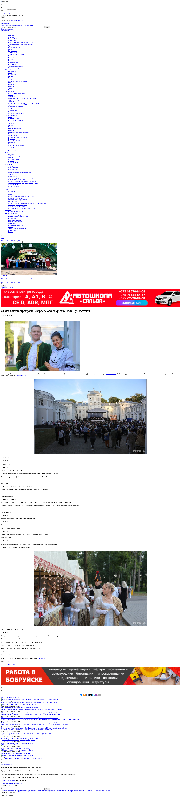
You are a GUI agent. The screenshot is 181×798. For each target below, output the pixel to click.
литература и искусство (16, 106)
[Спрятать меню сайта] (1, 787)
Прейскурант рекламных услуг (18, 216)
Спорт (10, 49)
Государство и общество (16, 120)
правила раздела (13, 186)
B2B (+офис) (12, 150)
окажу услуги (12, 176)
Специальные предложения (17, 215)
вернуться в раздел (7, 288)
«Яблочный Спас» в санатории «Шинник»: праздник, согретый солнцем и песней (27, 733)
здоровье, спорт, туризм (16, 100)
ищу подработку (13, 159)
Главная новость (13, 218)
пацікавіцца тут (44, 658)
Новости (7, 34)
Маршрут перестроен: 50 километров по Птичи (16, 753)
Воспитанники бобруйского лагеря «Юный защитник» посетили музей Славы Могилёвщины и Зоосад (34, 728)
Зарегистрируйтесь (16, 20)
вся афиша (11, 191)
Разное (10, 90)
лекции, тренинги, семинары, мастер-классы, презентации (27, 203)
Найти (3, 286)
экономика (11, 101)
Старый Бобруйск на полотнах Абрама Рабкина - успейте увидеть (22, 758)
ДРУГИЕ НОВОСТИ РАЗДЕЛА (11, 697)
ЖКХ (10, 73)
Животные (11, 79)
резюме (10, 157)
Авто (10, 117)
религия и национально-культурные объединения (24, 103)
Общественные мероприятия (17, 81)
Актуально (11, 37)
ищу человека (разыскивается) (18, 179)
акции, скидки (13, 166)
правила (11, 161)
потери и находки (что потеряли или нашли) (22, 181)
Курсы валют (81, 791)
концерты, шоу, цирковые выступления (21, 196)
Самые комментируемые (16, 66)
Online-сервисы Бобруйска (16, 113)
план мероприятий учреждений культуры (21, 208)
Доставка (11, 125)
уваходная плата (22, 375)
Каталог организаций (11, 115)
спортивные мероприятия (16, 206)
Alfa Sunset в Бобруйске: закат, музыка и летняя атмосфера (19, 707)
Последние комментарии (16, 211)
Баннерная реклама (14, 220)
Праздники (11, 139)
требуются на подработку (16, 156)
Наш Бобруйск (9, 91)
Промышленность (14, 140)
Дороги (10, 76)
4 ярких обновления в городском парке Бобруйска (17, 743)
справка (10, 95)
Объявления (8, 164)
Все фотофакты (13, 71)
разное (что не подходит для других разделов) (23, 183)
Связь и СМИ (12, 142)
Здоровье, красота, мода (16, 54)
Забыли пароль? (6, 13)
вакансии (11, 154)
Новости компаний (14, 56)
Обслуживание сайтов (15, 225)
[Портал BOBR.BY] (7, 23)
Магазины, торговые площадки (18, 132)
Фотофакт (8, 69)
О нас (2, 25)
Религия (11, 57)
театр (10, 194)
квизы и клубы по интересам (17, 205)
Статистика (12, 230)
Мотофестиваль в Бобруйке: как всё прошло (15, 748)
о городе (11, 108)
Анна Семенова (10, 664)
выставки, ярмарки (14, 201)
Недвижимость (13, 134)
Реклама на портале (22, 25)
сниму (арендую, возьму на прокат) (19, 172)
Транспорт (11, 147)
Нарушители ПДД (14, 74)
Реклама (19, 783)
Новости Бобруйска (14, 39)
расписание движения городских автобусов (22, 98)
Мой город (11, 83)
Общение (8, 210)
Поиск (47, 27)
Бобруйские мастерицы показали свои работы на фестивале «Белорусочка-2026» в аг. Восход (31, 713)
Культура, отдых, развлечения (17, 46)
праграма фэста (111, 374)
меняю (10, 174)
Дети (10, 122)
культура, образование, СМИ (17, 105)
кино (10, 193)
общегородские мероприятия (17, 200)
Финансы (11, 149)
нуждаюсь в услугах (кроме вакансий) (20, 178)
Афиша (7, 189)
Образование (12, 51)
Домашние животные (15, 123)
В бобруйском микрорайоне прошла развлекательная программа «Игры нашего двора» (29, 702)
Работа (7, 152)
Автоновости (12, 52)
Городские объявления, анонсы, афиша (20, 42)
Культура (11, 86)
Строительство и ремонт (16, 145)
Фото (6, 188)
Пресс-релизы (12, 64)
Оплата (30, 25)
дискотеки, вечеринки (15, 198)
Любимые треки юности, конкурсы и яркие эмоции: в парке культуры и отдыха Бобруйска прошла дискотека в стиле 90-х (40, 723)
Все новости (12, 35)
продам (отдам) (13, 167)
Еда (9, 127)
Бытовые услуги (13, 118)
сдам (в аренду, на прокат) (16, 171)
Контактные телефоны (8, 780)
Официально (12, 40)
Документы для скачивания (17, 228)
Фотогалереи (12, 110)
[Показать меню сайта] (1, 235)
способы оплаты (13, 162)
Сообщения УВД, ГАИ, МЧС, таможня (20, 44)
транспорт (11, 96)
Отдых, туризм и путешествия (18, 137)
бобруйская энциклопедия (16, 93)
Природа (11, 84)
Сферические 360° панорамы (17, 112)
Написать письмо (10, 25)
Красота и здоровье (14, 128)
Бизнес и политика (14, 47)
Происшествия (13, 78)
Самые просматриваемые (16, 68)
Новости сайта (13, 62)
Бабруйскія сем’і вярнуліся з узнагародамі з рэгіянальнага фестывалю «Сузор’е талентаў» (29, 718)
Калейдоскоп (12, 61)
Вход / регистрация (7, 29)
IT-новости (11, 59)
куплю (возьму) (13, 169)
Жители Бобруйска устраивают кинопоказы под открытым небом (22, 738)
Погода (91, 791)
